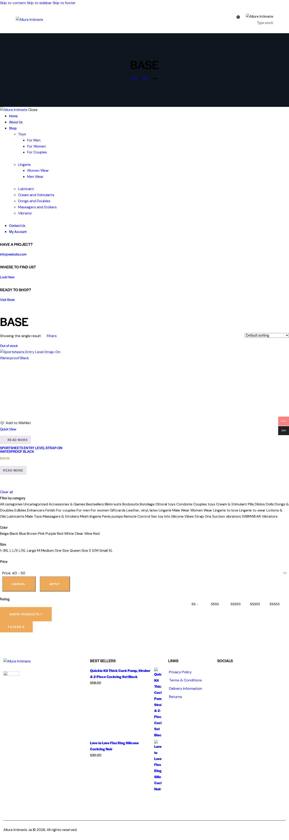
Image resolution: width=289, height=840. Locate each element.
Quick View (8, 429)
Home (134, 78)
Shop (145, 78)
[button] (15, 423)
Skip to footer (64, 2)
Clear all (6, 492)
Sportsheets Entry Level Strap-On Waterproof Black (31, 449)
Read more (13, 470)
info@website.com (13, 254)
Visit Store (7, 299)
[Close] (283, 494)
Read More (18, 440)
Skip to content (13, 2)
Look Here (7, 277)
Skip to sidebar (39, 2)
